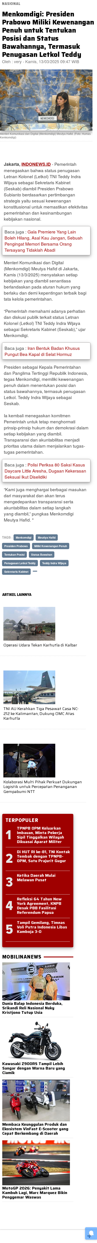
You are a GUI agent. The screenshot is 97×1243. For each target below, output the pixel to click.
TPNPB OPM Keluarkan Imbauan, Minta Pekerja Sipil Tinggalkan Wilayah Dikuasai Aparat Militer (40, 835)
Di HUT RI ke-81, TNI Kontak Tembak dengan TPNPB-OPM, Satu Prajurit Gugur (43, 856)
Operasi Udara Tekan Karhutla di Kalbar (40, 645)
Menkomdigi (23, 537)
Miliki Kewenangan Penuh (50, 546)
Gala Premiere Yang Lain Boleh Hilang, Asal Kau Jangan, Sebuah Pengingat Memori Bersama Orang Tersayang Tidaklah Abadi (44, 241)
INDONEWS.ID (36, 164)
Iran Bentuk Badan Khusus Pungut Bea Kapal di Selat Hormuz (42, 351)
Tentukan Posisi (14, 555)
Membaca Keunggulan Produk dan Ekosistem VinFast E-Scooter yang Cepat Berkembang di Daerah (35, 1128)
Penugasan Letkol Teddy (20, 563)
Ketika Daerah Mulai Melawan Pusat (36, 877)
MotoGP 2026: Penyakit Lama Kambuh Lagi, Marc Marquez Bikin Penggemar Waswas (34, 1192)
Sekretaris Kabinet (16, 572)
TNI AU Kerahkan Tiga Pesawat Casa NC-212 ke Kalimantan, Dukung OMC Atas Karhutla (41, 713)
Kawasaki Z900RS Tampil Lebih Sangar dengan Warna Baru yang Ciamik (33, 1068)
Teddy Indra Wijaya (54, 563)
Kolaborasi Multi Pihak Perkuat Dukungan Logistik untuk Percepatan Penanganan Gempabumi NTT (42, 787)
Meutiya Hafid (46, 537)
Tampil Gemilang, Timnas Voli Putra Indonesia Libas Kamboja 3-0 (42, 927)
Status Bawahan (41, 555)
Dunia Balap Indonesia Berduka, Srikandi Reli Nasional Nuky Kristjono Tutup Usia (32, 1008)
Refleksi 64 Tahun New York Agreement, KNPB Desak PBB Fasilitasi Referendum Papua (39, 906)
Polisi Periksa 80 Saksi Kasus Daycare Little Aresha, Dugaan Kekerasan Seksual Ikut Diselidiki (45, 471)
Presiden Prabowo (16, 546)
